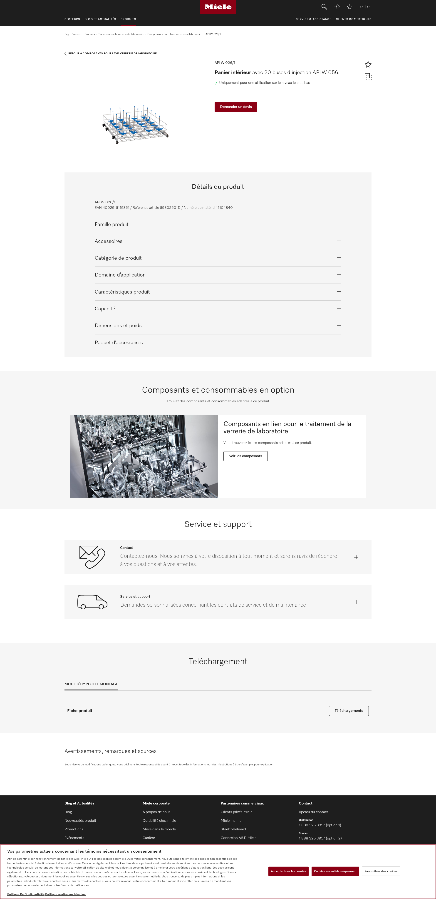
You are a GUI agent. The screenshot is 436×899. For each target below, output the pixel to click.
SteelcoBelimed (233, 829)
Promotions (73, 829)
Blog (68, 812)
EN (362, 6)
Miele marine (231, 821)
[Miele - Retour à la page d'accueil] (218, 7)
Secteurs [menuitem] (72, 19)
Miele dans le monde (159, 829)
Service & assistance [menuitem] (313, 19)
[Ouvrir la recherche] (324, 6)
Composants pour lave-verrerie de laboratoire (174, 34)
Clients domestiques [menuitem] (354, 19)
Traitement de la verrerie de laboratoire (121, 34)
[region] (218, 871)
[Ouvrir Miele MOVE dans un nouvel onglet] (337, 6)
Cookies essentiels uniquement (335, 871)
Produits (90, 34)
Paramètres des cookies (381, 871)
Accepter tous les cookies (288, 871)
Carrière (149, 838)
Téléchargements (349, 711)
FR (368, 6)
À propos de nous (157, 812)
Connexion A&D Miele (238, 838)
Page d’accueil (72, 34)
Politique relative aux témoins (65, 894)
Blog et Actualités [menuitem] (100, 19)
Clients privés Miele (236, 812)
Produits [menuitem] (128, 19)
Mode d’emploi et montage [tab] (91, 684)
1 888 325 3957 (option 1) (320, 825)
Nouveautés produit (80, 821)
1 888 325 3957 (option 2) (320, 838)
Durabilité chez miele (159, 821)
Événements (74, 838)
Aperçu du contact (313, 812)
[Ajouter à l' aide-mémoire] (349, 6)
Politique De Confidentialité (26, 894)
